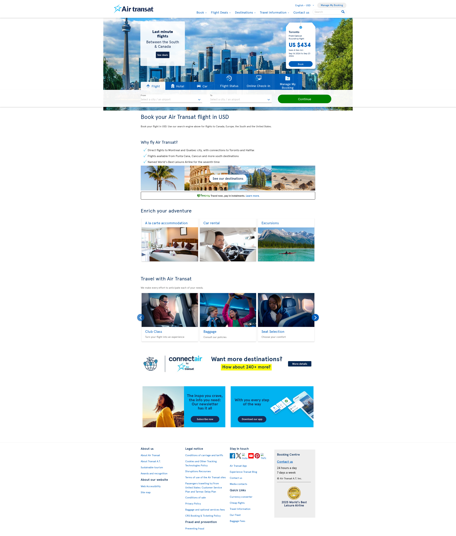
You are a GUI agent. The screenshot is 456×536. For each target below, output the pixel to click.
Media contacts (238, 484)
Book (200, 12)
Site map (146, 492)
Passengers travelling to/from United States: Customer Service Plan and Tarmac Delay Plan (203, 487)
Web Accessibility (150, 486)
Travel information (272, 12)
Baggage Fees (237, 521)
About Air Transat (150, 455)
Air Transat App (238, 465)
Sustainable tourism (152, 467)
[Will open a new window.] (232, 456)
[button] (153, 86)
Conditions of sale (195, 497)
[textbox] (171, 98)
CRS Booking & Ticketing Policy (203, 515)
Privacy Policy (193, 503)
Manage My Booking (332, 5)
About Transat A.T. (151, 461)
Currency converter (241, 496)
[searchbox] (329, 12)
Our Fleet (235, 515)
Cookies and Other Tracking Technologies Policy (201, 463)
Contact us (301, 12)
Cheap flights (237, 502)
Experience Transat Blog (243, 471)
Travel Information (240, 509)
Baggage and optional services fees (205, 509)
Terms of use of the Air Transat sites (205, 477)
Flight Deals (219, 12)
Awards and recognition (154, 473)
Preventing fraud (194, 528)
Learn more (252, 195)
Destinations (243, 12)
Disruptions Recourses (198, 471)
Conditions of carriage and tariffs (204, 455)
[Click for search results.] (343, 12)
